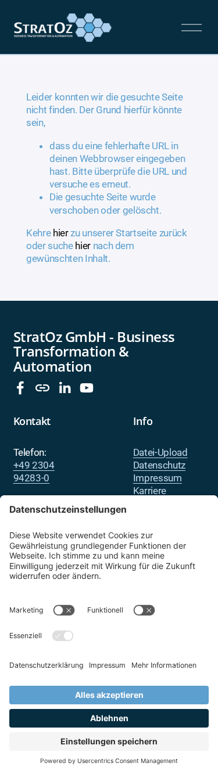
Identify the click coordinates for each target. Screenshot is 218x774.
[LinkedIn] (65, 388)
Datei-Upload (160, 452)
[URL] (42, 388)
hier (61, 233)
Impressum (157, 478)
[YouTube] (87, 388)
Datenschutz (159, 465)
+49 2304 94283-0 (34, 471)
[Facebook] (20, 388)
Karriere (149, 490)
